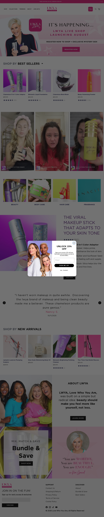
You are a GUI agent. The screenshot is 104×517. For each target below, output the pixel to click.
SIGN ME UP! (64, 265)
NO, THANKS (64, 270)
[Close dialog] (74, 243)
